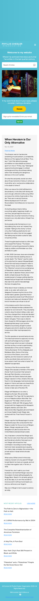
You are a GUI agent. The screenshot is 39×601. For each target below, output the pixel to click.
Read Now (8, 514)
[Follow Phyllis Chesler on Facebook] (20, 594)
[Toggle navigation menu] (35, 44)
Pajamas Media (10, 150)
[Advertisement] (19, 20)
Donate (19, 109)
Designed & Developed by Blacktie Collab (19, 597)
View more (31, 503)
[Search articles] (34, 65)
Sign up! (19, 121)
